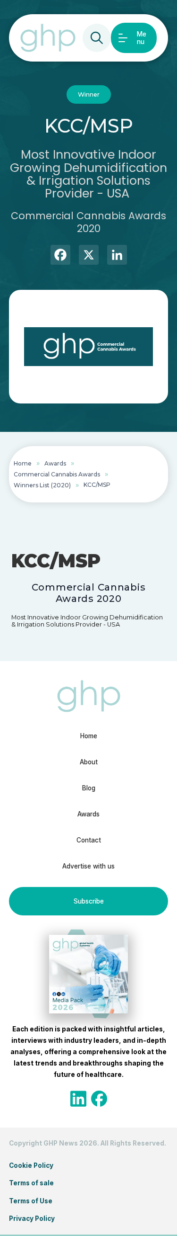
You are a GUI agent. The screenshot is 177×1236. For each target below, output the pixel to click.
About (89, 762)
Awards (55, 463)
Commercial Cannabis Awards (57, 474)
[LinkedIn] (117, 256)
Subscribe (89, 901)
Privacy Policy (32, 1218)
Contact (88, 840)
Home (23, 463)
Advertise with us (88, 866)
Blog (88, 788)
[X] (89, 256)
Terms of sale (31, 1183)
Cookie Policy (31, 1165)
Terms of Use (30, 1201)
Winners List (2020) (42, 485)
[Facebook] (60, 256)
